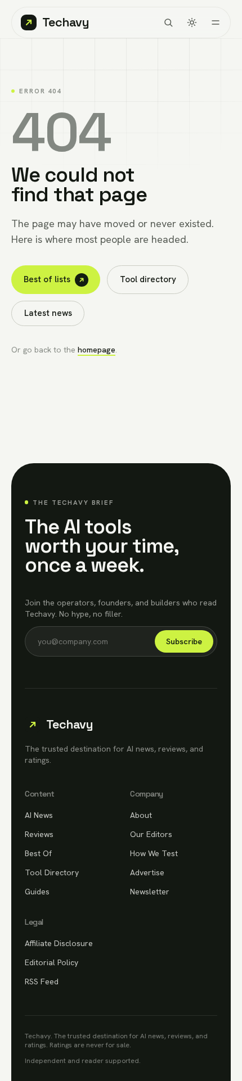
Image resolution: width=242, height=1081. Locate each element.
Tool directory (148, 279)
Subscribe (184, 641)
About (141, 815)
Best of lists (47, 279)
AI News (39, 815)
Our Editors (151, 834)
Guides (37, 891)
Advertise (147, 872)
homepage (96, 350)
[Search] (168, 22)
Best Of (38, 853)
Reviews (39, 834)
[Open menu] (215, 22)
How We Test (154, 853)
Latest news (48, 313)
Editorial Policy (51, 962)
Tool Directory (52, 872)
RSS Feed (42, 981)
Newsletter (149, 891)
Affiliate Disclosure (59, 943)
